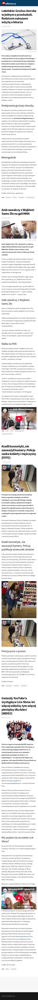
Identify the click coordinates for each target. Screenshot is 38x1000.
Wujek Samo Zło (7, 434)
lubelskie (21, 197)
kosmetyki (9, 685)
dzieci (15, 197)
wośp (7, 969)
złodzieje (24, 685)
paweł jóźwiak (19, 431)
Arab (7, 431)
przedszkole (30, 197)
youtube (13, 969)
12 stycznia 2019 (6, 26)
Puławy (16, 685)
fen (12, 431)
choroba (8, 197)
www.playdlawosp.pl (14, 783)
